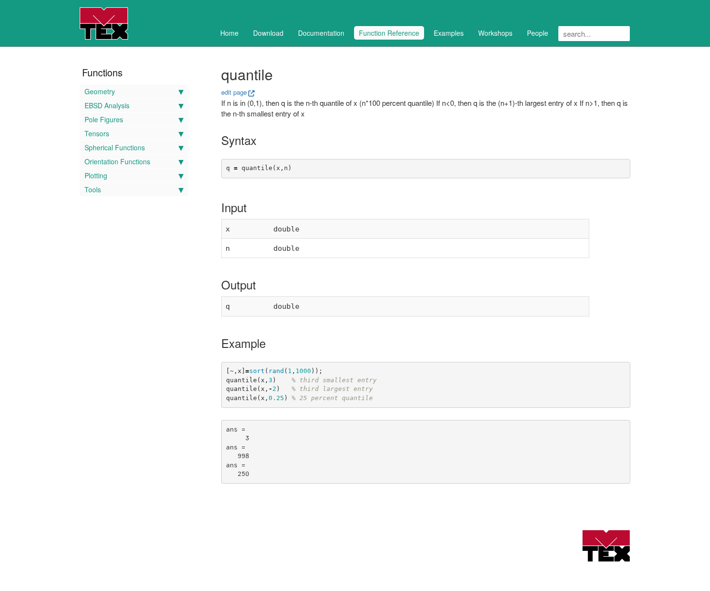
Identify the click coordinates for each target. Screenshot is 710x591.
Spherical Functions (115, 147)
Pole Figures (104, 119)
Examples (449, 33)
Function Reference (389, 33)
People (537, 33)
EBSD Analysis (107, 105)
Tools (93, 189)
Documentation (321, 33)
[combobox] (594, 34)
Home (229, 33)
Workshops (495, 33)
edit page (234, 92)
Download (268, 33)
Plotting (96, 175)
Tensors (97, 133)
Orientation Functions (117, 161)
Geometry (100, 91)
